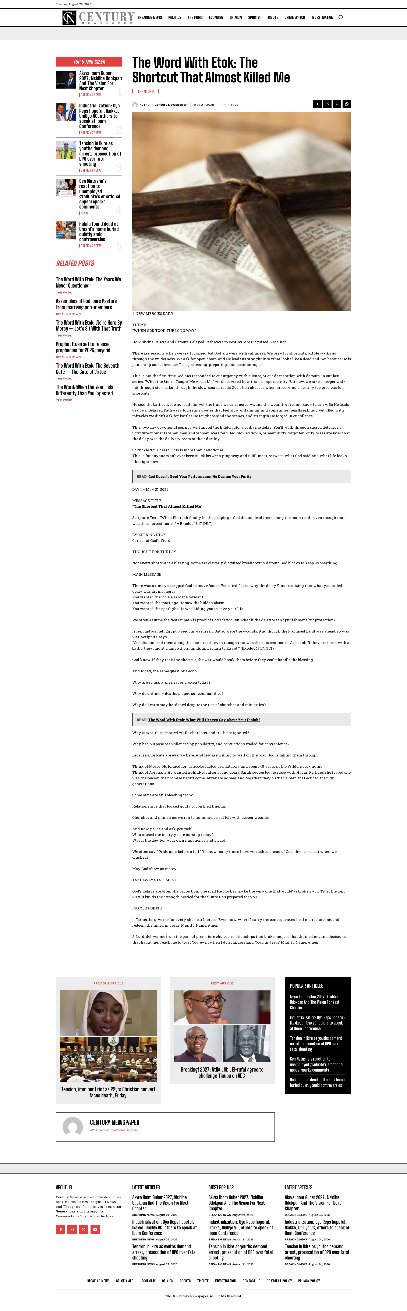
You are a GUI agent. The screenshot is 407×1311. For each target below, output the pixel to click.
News (85, 213)
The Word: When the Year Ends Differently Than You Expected (84, 390)
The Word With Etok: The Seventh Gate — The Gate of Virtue (87, 369)
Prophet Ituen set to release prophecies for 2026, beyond (83, 347)
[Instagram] (72, 1229)
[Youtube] (95, 1229)
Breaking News (91, 95)
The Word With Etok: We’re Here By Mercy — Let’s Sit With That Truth (89, 326)
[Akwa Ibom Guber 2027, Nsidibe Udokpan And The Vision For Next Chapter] (66, 80)
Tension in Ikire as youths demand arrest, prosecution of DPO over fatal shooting (100, 153)
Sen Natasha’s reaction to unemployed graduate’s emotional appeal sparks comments (99, 194)
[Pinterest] (337, 104)
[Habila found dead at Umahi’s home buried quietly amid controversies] (66, 230)
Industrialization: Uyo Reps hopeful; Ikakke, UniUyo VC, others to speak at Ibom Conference (99, 116)
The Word (64, 292)
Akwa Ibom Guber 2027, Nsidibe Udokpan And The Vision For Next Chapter (100, 81)
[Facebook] (317, 104)
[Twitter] (327, 104)
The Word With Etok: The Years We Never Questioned (88, 282)
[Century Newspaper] (136, 104)
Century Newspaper (171, 105)
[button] (341, 17)
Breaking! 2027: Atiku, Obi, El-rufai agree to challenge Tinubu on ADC (222, 1073)
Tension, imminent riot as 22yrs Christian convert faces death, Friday (108, 1092)
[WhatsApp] (347, 104)
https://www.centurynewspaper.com (114, 1130)
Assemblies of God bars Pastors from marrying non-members (86, 304)
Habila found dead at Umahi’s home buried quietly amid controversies (99, 231)
